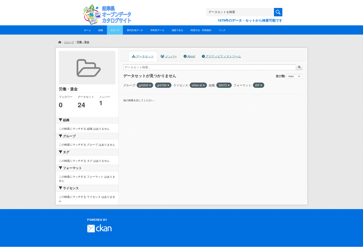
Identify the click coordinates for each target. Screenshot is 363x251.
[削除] (150, 85)
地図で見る (177, 30)
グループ (115, 30)
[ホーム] (59, 42)
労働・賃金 (83, 42)
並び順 (280, 76)
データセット (144, 56)
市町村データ (157, 30)
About (191, 56)
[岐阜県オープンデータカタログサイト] (106, 7)
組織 (100, 30)
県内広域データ (135, 30)
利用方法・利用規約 (201, 30)
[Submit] (299, 67)
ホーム (87, 30)
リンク (222, 30)
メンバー (170, 56)
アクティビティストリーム (223, 56)
